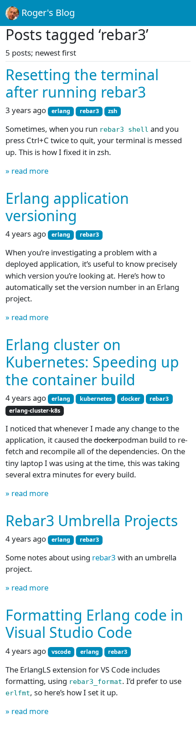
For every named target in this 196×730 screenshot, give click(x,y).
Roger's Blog (47, 12)
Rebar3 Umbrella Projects (91, 520)
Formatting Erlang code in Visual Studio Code (94, 623)
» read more (26, 171)
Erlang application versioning (67, 206)
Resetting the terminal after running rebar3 (82, 83)
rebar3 (104, 557)
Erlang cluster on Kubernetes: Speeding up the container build (92, 362)
